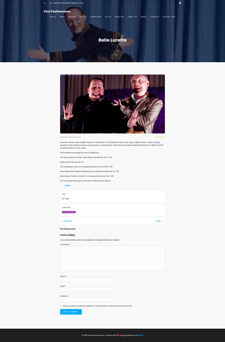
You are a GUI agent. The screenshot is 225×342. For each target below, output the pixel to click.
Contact (154, 17)
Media (144, 17)
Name (63, 276)
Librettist (132, 17)
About (53, 17)
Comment (65, 244)
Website (64, 296)
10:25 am (77, 137)
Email (63, 286)
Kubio (141, 335)
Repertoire (96, 17)
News (62, 17)
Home (67, 185)
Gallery (83, 17)
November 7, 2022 (66, 137)
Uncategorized (69, 212)
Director (119, 17)
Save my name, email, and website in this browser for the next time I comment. (97, 306)
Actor (108, 17)
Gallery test (169, 17)
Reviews (72, 17)
